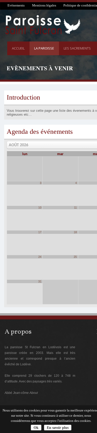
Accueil (18, 48)
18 (75, 232)
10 (39, 207)
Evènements (16, 5)
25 (75, 256)
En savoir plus (58, 427)
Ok (36, 427)
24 (39, 256)
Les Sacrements (77, 48)
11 (75, 207)
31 (39, 281)
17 (39, 232)
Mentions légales (44, 5)
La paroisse (44, 48)
